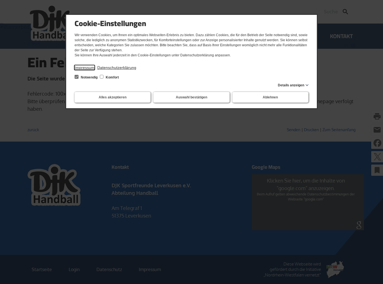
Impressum (84, 67)
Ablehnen (270, 97)
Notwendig (89, 77)
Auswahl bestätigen (191, 97)
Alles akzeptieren (112, 97)
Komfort (112, 77)
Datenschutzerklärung (116, 67)
